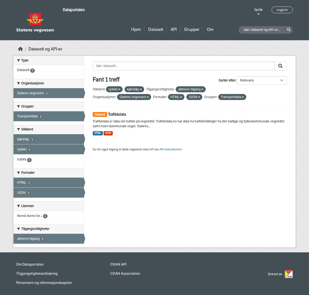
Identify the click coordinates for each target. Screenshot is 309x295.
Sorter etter (227, 80)
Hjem (136, 29)
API (174, 29)
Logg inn (282, 10)
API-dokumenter (170, 149)
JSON (108, 132)
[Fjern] (119, 89)
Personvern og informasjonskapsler (44, 283)
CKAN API (118, 264)
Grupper (191, 29)
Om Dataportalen (29, 264)
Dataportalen (74, 9)
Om (210, 29)
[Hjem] (20, 49)
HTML (97, 132)
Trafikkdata (117, 114)
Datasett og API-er (45, 49)
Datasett (155, 29)
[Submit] (280, 66)
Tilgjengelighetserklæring (37, 273)
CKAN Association (125, 273)
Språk (258, 10)
